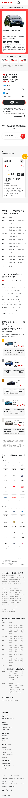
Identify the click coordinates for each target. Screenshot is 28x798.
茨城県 (24, 230)
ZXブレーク (12, 313)
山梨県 (10, 233)
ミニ (23, 689)
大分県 (10, 262)
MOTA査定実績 (7, 350)
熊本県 (24, 259)
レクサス (16, 671)
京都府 (19, 243)
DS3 (7, 305)
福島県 (15, 223)
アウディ (11, 687)
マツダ (15, 673)
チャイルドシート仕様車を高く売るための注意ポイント (13, 590)
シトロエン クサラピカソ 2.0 (12, 180)
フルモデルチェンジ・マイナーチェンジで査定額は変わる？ (14, 594)
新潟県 (19, 233)
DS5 (14, 307)
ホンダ (10, 673)
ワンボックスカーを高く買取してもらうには (11, 600)
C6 (2, 305)
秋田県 (19, 220)
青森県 (10, 220)
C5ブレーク (20, 302)
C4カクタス (18, 293)
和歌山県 (15, 246)
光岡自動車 (11, 677)
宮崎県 (15, 262)
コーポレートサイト (6, 776)
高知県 (19, 256)
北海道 (10, 217)
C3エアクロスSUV (15, 290)
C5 (17, 296)
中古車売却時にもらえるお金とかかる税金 (11, 602)
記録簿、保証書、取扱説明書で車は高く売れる (12, 579)
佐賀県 (15, 259)
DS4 (20, 305)
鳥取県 (19, 250)
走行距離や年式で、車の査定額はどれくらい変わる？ (13, 586)
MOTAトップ (4, 558)
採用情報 (16, 776)
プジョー (16, 691)
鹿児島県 (20, 262)
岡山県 (10, 250)
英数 (3, 280)
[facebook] (3, 790)
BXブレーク (12, 287)
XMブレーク (14, 310)
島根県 (24, 250)
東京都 (10, 227)
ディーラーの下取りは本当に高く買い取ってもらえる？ (13, 583)
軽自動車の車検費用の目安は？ (8, 611)
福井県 (15, 236)
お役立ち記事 (5, 757)
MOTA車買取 (10, 558)
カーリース (4, 741)
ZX (20, 310)
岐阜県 (19, 240)
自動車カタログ (11, 563)
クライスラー (12, 689)
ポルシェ (17, 687)
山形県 (10, 223)
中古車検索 (4, 736)
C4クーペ (4, 296)
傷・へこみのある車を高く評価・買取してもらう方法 (13, 596)
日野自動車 (11, 679)
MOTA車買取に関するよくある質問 (9, 700)
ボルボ (10, 691)
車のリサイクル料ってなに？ (8, 604)
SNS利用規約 (19, 778)
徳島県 (24, 256)
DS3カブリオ (13, 305)
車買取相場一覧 (18, 558)
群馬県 (15, 230)
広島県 (15, 250)
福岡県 (10, 259)
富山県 (24, 233)
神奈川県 (15, 227)
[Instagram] (12, 790)
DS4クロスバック (6, 307)
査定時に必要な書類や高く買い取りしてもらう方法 (12, 575)
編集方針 (4, 786)
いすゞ (17, 677)
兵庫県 (15, 243)
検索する (22, 136)
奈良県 (10, 246)
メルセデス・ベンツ (14, 683)
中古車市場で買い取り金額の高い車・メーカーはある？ (13, 581)
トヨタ (10, 671)
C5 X (21, 296)
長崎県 (19, 259)
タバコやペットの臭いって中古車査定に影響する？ (12, 592)
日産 (21, 671)
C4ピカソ (11, 296)
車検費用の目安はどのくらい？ (8, 609)
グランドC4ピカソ (19, 422)
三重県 (24, 240)
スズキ (14, 675)
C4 (12, 293)
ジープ (18, 689)
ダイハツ (19, 675)
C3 (22, 287)
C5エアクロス (5, 299)
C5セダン (4, 302)
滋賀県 (24, 243)
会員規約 (21, 783)
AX (2, 287)
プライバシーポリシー (7, 781)
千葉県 (20, 227)
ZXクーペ (4, 313)
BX (6, 287)
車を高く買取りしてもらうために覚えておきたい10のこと (14, 577)
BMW (21, 685)
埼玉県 (10, 230)
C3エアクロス (5, 290)
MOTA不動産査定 (6, 763)
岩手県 (15, 220)
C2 (18, 287)
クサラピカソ (5, 564)
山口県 (10, 252)
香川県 (15, 256)
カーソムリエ (5, 768)
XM (7, 310)
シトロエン (18, 563)
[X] (7, 790)
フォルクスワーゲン (14, 685)
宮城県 (24, 220)
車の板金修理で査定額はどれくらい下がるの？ (12, 598)
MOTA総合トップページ (8, 718)
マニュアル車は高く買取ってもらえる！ (10, 588)
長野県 (15, 233)
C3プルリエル (5, 293)
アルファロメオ (12, 693)
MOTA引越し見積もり (7, 766)
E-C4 (3, 310)
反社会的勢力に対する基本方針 (8, 783)
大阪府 (10, 243)
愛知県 (10, 240)
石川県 (10, 236)
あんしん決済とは (18, 116)
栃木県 (19, 230)
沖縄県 (10, 266)
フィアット (20, 693)
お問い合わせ (5, 778)
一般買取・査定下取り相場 (18, 350)
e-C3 (19, 307)
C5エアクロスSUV (15, 299)
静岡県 (15, 240)
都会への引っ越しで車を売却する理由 (10, 607)
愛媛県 (10, 256)
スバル (20, 673)
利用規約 (11, 778)
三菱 (10, 675)
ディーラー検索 (6, 738)
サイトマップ (12, 786)
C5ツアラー (12, 302)
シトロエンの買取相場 (7, 560)
